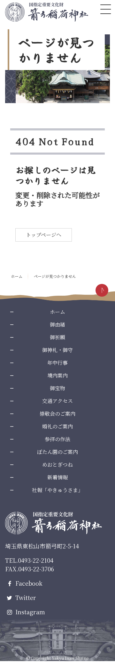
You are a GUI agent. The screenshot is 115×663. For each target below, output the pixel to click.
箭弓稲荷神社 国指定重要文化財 (46, 12)
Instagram (29, 612)
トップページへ (43, 234)
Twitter (25, 597)
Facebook (28, 583)
